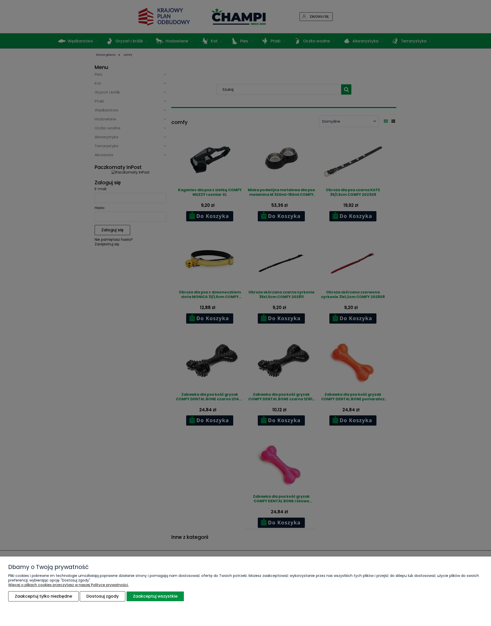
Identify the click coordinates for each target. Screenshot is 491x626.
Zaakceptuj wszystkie (155, 596)
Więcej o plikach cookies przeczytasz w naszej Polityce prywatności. (68, 584)
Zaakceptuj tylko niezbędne (43, 596)
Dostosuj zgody (102, 596)
